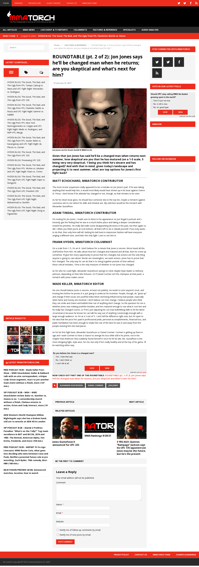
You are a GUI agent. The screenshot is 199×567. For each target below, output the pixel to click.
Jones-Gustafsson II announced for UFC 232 (65, 443)
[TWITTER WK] (184, 3)
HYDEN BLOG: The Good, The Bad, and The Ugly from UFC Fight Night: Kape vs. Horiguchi (26, 179)
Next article (136, 401)
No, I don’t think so (64, 360)
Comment (61, 482)
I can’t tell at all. (62, 363)
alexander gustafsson (71, 385)
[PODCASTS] (196, 3)
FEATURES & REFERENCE (105, 29)
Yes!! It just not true (161, 101)
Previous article (64, 401)
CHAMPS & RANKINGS (186, 554)
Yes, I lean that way (64, 357)
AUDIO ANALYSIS (150, 29)
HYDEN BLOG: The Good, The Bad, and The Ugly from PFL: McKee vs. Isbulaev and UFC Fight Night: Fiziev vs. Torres (26, 168)
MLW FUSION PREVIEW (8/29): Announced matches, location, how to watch (25, 471)
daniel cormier (95, 385)
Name (59, 504)
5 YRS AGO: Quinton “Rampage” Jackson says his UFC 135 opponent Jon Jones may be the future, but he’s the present (131, 447)
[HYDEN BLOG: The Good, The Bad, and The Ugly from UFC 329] (39, 340)
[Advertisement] (25, 267)
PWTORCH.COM (34, 3)
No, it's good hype (161, 107)
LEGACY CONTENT (53, 3)
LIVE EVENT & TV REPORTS (54, 29)
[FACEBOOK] (190, 3)
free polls (143, 372)
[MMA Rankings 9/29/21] (100, 431)
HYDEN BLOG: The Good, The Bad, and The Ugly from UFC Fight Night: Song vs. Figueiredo (26, 210)
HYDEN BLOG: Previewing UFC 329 (23, 160)
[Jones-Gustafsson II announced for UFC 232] (67, 437)
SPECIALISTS (129, 29)
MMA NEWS (29, 29)
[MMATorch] (31, 16)
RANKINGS (19, 3)
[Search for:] (26, 47)
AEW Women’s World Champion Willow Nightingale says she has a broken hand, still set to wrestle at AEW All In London (25, 418)
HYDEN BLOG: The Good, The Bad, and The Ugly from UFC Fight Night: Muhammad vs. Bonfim (26, 199)
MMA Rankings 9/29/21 (98, 435)
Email (59, 513)
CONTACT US (71, 3)
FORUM (6, 3)
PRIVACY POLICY (121, 554)
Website (60, 521)
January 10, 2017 (63, 83)
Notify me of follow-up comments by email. (80, 530)
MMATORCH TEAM (89, 3)
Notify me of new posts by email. (75, 534)
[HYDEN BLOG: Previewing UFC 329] (13, 349)
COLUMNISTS (80, 29)
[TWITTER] (179, 3)
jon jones (113, 385)
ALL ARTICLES (10, 29)
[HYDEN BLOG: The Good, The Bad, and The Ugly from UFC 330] (26, 330)
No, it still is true (160, 104)
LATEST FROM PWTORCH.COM (23, 362)
